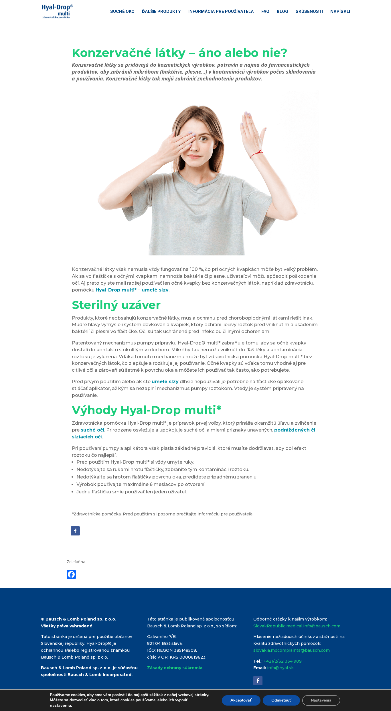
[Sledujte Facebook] (75, 530)
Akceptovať (241, 700)
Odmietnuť (281, 700)
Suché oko (122, 11)
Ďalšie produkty (161, 11)
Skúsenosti (309, 11)
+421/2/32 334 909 (283, 661)
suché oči (92, 430)
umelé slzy (165, 381)
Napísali (340, 11)
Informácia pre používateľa (221, 11)
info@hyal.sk (280, 667)
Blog (282, 11)
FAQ (265, 11)
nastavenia (60, 705)
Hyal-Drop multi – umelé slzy (132, 290)
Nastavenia (321, 700)
